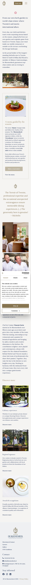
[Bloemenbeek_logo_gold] (4, 2)
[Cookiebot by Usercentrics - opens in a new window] (22, 273)
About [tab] (25, 277)
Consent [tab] (5, 277)
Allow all (15, 306)
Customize (14, 310)
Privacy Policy (24, 579)
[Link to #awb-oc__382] (26, 3)
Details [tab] (15, 277)
